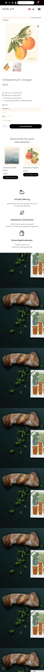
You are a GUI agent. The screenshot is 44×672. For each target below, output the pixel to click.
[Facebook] (6, 2)
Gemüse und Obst (23, 18)
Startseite (5, 18)
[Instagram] (9, 2)
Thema (12, 18)
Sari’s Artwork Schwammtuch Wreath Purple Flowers (30, 170)
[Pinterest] (12, 2)
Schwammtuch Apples (10, 168)
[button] (39, 9)
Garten (27, 108)
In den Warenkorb (25, 126)
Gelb (6, 116)
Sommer (4, 110)
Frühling (22, 108)
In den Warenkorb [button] (10, 175)
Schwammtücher (14, 108)
